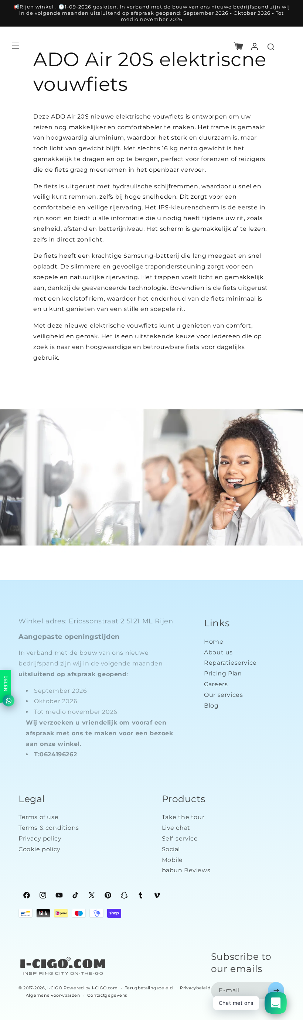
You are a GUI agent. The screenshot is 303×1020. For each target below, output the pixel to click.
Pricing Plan (223, 673)
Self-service (180, 838)
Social (171, 849)
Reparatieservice (230, 662)
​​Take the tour (183, 817)
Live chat (176, 827)
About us (218, 652)
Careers (216, 684)
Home (213, 641)
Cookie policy (39, 849)
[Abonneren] (276, 990)
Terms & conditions (48, 827)
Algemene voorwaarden (53, 995)
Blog (211, 705)
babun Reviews (186, 870)
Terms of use (38, 817)
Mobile (172, 859)
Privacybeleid (195, 987)
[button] (238, 46)
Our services (223, 694)
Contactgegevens (107, 995)
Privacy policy (39, 838)
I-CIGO (54, 987)
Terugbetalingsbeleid (149, 987)
